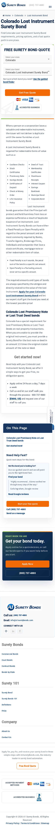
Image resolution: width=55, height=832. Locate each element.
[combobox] (27, 60)
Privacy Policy (13, 823)
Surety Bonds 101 (9, 699)
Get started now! (14, 446)
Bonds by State (8, 672)
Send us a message (15, 513)
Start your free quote (28, 504)
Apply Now (27, 564)
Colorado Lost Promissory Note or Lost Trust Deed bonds (25, 439)
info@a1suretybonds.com (22, 620)
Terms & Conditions (30, 823)
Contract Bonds (8, 666)
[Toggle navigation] (50, 6)
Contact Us (6, 737)
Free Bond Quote (27, 766)
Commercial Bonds (10, 654)
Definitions (6, 705)
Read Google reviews (18, 494)
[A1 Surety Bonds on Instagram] (6, 631)
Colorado (18, 15)
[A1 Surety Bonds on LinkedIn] (13, 631)
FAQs (4, 711)
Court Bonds (7, 660)
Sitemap (45, 823)
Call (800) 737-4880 (16, 509)
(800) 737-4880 (27, 573)
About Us (6, 731)
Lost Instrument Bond (37, 15)
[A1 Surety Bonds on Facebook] (19, 631)
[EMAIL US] (15, 398)
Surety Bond (7, 693)
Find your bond (15, 477)
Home (8, 15)
